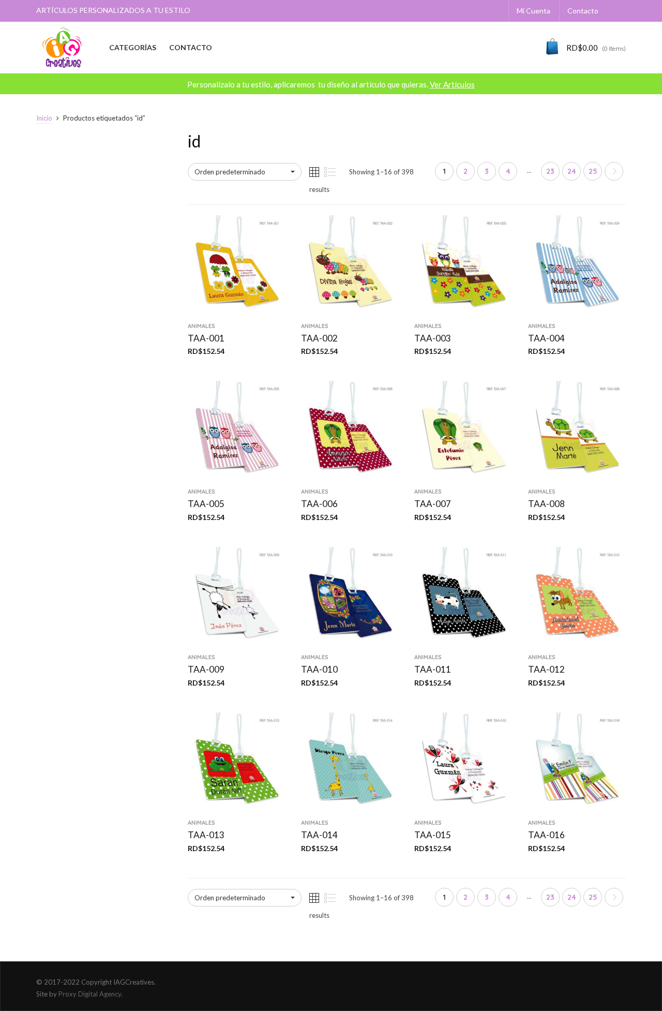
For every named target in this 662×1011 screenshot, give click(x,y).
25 (593, 171)
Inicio (44, 118)
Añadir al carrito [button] (236, 310)
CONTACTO (190, 47)
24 (571, 171)
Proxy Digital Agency (89, 994)
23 (550, 171)
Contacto (582, 10)
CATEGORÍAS (132, 47)
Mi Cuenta (533, 10)
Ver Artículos (452, 84)
